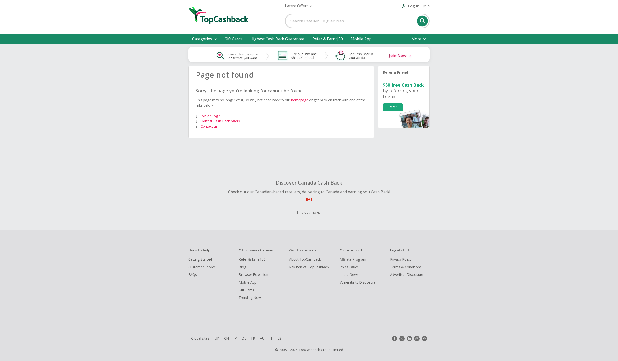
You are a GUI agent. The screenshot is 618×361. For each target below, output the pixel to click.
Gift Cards (233, 39)
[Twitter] (402, 338)
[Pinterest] (424, 338)
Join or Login (211, 116)
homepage (299, 100)
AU (262, 338)
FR (253, 338)
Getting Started (200, 259)
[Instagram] (417, 338)
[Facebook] (394, 338)
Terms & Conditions (405, 267)
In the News (349, 274)
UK (217, 338)
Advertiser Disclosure (406, 274)
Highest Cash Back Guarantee (277, 39)
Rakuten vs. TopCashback (309, 267)
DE (244, 338)
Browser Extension (253, 274)
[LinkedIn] (409, 338)
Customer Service (202, 267)
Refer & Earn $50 (327, 39)
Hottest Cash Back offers (220, 121)
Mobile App (361, 39)
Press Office (349, 267)
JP (235, 338)
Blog (242, 267)
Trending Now (250, 297)
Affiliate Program (353, 259)
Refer (393, 107)
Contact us (209, 126)
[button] (298, 6)
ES (279, 338)
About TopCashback (305, 259)
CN (226, 338)
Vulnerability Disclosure (358, 282)
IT (271, 338)
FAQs (192, 274)
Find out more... (309, 212)
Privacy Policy (400, 259)
